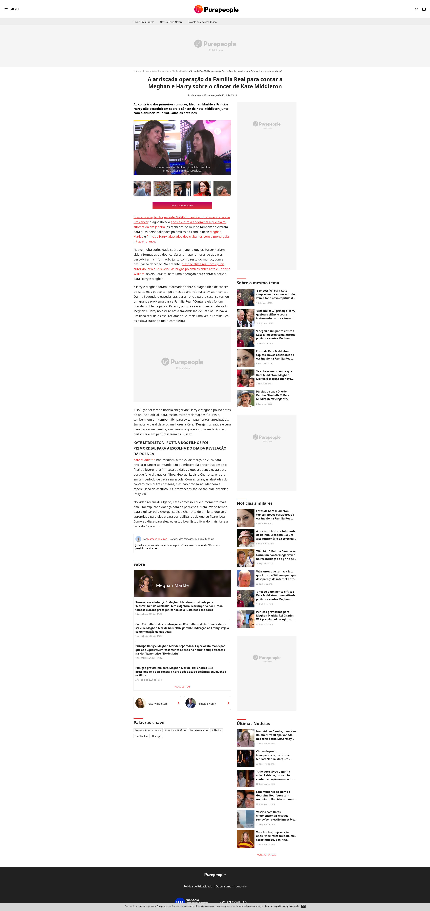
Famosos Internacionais (148, 730)
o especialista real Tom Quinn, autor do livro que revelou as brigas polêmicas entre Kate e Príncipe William (182, 269)
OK (303, 906)
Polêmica (216, 730)
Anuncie (241, 886)
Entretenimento (199, 730)
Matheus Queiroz (157, 539)
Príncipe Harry (157, 236)
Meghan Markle (179, 71)
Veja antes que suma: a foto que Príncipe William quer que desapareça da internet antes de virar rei (276, 577)
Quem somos (224, 886)
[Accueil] (216, 9)
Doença (156, 736)
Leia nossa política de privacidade (282, 906)
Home (136, 71)
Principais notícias (175, 730)
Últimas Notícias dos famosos (155, 71)
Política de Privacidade (198, 886)
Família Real (141, 736)
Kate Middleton (144, 460)
